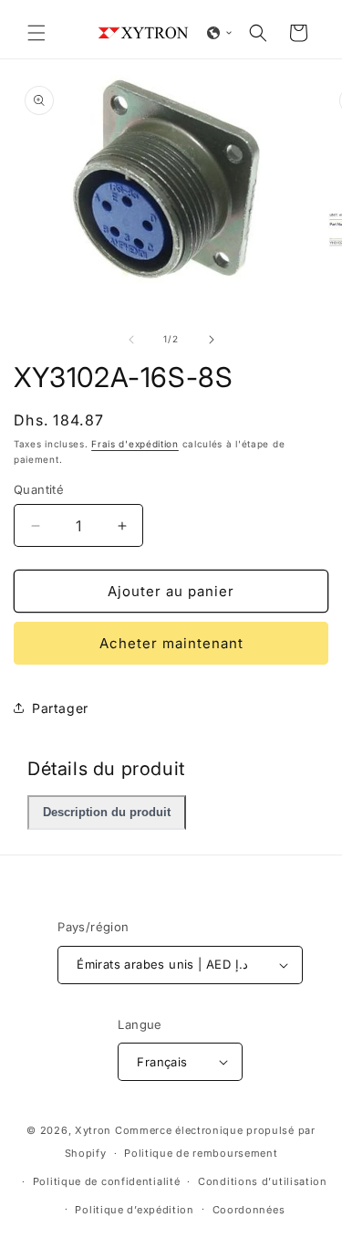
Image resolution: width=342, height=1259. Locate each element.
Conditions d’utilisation (262, 1181)
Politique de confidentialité (107, 1181)
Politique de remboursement (200, 1153)
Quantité (39, 489)
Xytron (93, 1130)
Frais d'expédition (135, 443)
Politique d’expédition (134, 1209)
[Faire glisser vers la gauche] (131, 340)
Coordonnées (248, 1209)
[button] (36, 33)
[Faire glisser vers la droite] (212, 340)
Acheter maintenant (171, 643)
